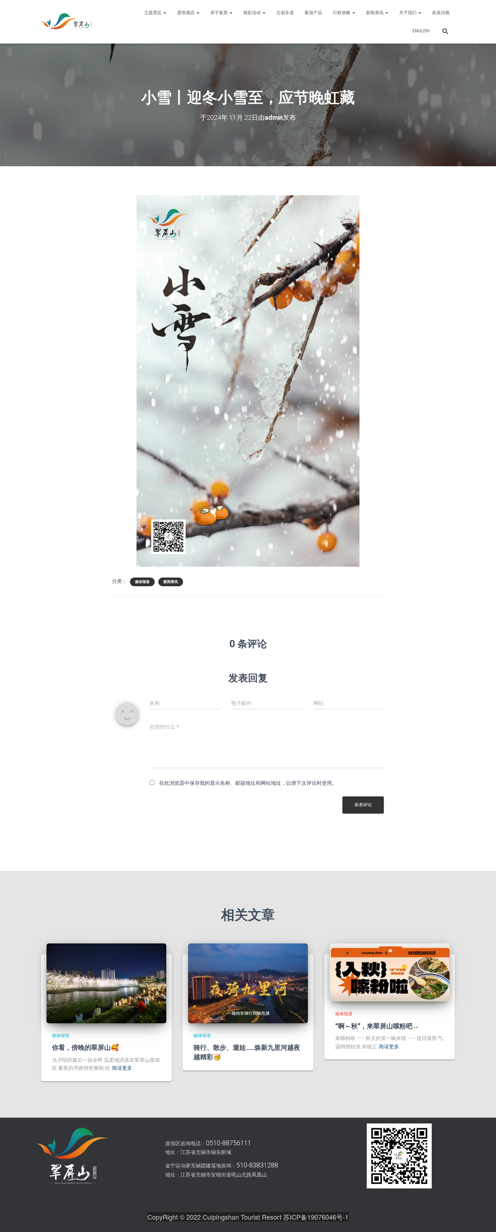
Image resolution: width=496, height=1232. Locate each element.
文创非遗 (285, 12)
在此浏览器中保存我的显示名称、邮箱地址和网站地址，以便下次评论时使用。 (248, 783)
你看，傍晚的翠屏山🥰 (85, 1047)
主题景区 (153, 12)
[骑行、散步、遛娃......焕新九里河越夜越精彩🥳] (248, 983)
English (421, 30)
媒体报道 (142, 582)
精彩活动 (252, 12)
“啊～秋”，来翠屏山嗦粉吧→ (377, 1025)
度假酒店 (186, 12)
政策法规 (441, 12)
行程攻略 (342, 12)
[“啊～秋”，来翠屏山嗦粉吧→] (390, 972)
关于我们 (408, 12)
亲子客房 (219, 12)
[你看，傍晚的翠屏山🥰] (106, 983)
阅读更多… (123, 1068)
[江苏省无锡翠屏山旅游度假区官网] (66, 22)
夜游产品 (313, 12)
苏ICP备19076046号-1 (316, 1216)
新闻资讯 (375, 12)
